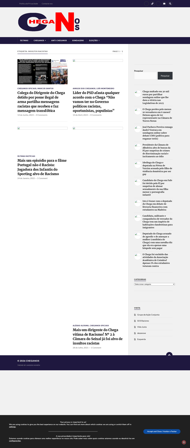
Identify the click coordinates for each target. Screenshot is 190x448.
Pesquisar (138, 71)
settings (12, 427)
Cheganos (32, 360)
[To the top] (169, 355)
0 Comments (41, 115)
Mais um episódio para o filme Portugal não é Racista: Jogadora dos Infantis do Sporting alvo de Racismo (42, 167)
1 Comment (42, 178)
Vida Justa (142, 327)
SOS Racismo (143, 320)
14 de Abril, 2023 (80, 115)
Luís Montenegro (105, 88)
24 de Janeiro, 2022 (26, 178)
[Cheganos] (95, 22)
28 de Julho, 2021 (80, 347)
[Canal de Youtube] (158, 3)
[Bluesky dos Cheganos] (152, 3)
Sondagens (78, 40)
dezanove (141, 333)
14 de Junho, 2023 (25, 115)
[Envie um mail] (164, 3)
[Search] (170, 3)
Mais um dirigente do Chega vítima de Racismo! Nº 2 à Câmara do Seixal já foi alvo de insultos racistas (97, 336)
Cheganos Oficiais (26, 88)
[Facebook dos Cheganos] (146, 3)
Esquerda (141, 339)
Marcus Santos (45, 88)
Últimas (24, 40)
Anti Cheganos (59, 40)
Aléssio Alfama (81, 326)
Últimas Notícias (26, 156)
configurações (15, 441)
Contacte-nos (47, 3)
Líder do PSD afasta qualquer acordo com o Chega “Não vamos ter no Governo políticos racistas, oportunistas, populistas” (96, 102)
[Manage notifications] (184, 442)
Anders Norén (33, 365)
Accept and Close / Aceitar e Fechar (162, 431)
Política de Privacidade (28, 3)
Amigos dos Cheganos (84, 88)
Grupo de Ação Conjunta (148, 314)
